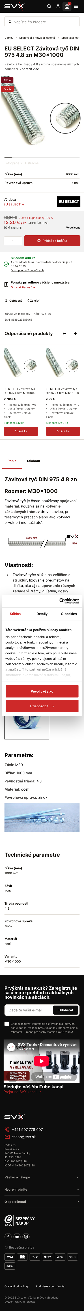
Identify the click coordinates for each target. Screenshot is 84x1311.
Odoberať (65, 1010)
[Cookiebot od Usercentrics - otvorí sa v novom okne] (60, 601)
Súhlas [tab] (15, 613)
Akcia (7, 80)
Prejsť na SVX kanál (20, 1091)
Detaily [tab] (42, 613)
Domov (9, 37)
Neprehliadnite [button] (15, 1189)
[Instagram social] (26, 1236)
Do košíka (21, 431)
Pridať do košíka (55, 241)
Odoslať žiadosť (21, 287)
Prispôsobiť (39, 706)
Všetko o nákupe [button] (17, 1177)
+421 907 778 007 (27, 1129)
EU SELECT (12, 204)
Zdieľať (34, 300)
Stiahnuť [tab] (33, 461)
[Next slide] (75, 333)
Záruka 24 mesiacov (17, 313)
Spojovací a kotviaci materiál (37, 37)
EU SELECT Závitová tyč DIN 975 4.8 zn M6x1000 (20, 391)
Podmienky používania (50, 1286)
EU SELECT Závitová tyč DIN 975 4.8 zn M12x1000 (62, 391)
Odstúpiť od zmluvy (16, 1286)
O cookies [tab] (69, 613)
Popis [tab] (12, 461)
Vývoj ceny (72, 227)
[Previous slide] (64, 333)
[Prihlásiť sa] (58, 6)
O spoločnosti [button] (15, 1202)
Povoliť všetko (42, 691)
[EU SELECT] (68, 201)
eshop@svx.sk (24, 1137)
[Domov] (14, 6)
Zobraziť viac (29, 69)
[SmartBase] (25, 1302)
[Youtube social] (17, 1236)
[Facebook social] (8, 1236)
